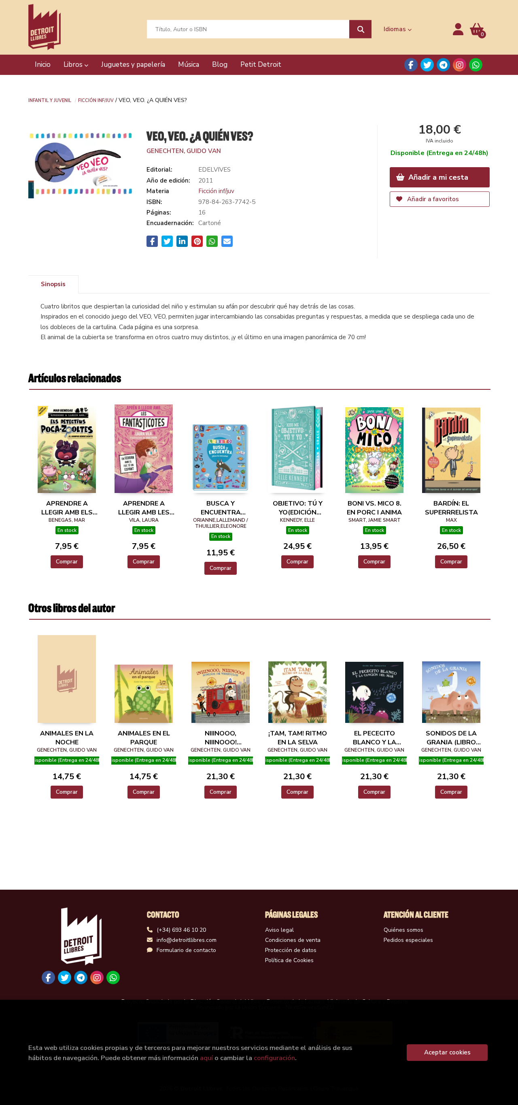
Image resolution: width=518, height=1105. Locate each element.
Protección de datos (290, 950)
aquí (206, 1057)
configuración (274, 1057)
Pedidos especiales (408, 940)
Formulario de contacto (186, 950)
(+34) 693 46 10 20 (181, 930)
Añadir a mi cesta (437, 177)
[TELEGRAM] (443, 65)
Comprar (67, 561)
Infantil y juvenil (49, 100)
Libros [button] (74, 64)
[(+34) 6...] (475, 65)
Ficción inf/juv (96, 100)
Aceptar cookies (447, 1052)
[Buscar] (360, 29)
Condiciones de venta (293, 940)
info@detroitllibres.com (187, 940)
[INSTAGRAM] (459, 65)
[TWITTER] (427, 65)
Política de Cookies (289, 960)
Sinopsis (53, 284)
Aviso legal (279, 930)
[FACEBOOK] (411, 65)
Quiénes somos (403, 930)
